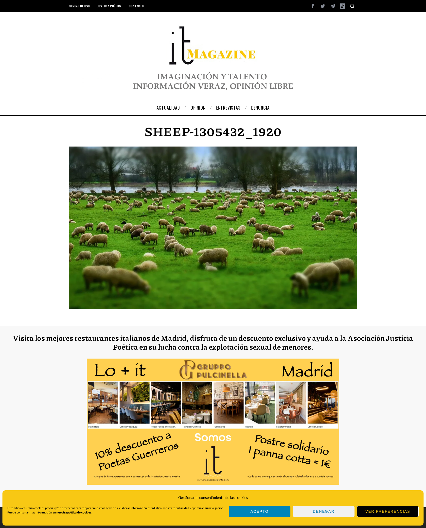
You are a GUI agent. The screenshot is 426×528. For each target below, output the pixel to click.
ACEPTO (259, 511)
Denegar (324, 511)
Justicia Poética (109, 6)
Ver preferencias (387, 511)
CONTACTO (136, 6)
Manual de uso (79, 6)
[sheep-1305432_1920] (213, 307)
